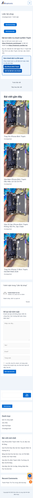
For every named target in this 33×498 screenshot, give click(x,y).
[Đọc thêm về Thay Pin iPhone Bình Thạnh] (16, 117)
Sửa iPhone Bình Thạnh (12, 66)
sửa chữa (5, 422)
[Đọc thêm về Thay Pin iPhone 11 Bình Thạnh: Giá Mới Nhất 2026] (16, 250)
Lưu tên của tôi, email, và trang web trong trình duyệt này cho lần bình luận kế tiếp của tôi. (16, 365)
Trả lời (28, 302)
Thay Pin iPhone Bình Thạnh (14, 136)
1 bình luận (15, 17)
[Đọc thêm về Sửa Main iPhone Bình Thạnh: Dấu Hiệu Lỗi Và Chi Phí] (16, 160)
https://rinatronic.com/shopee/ (11, 43)
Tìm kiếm (27, 395)
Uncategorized (6, 17)
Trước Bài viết (16, 82)
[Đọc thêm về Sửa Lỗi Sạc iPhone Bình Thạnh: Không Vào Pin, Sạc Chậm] (16, 205)
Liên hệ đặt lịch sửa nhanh (13, 71)
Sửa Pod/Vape (6, 425)
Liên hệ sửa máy (10, 31)
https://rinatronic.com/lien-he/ (18, 45)
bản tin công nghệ (7, 420)
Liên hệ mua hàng (10, 24)
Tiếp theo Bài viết (16, 87)
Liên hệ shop (7, 406)
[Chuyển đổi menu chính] (29, 3)
